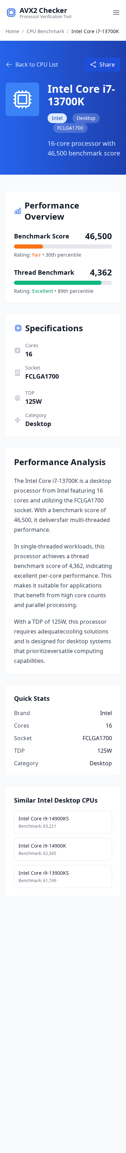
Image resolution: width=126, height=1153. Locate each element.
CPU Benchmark (45, 31)
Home (12, 31)
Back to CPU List (36, 64)
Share (107, 64)
